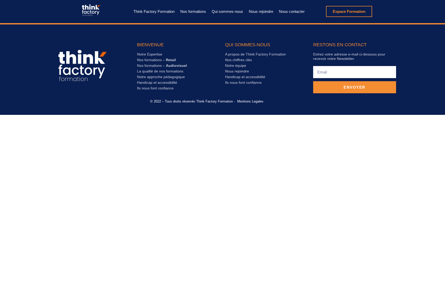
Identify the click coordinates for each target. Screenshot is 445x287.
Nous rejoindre (261, 11)
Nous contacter (292, 11)
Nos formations (193, 11)
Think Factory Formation (154, 11)
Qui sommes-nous (227, 11)
